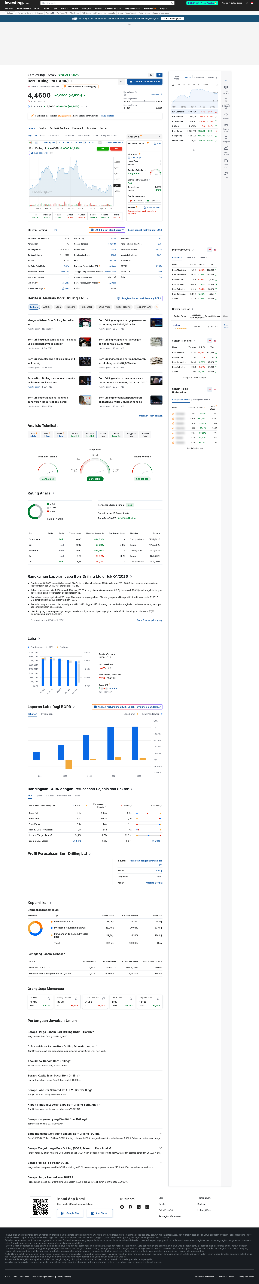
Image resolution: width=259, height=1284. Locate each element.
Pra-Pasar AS (62, 13)
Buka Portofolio (166, 1210)
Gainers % (190, 257)
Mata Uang (176, 77)
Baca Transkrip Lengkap (149, 620)
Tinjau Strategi (107, 116)
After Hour (36, 106)
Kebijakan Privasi (226, 1277)
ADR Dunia (86, 13)
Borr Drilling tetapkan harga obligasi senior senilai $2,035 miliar (120, 341)
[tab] (34, 434)
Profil (42, 135)
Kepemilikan (54, 135)
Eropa (120, 13)
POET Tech (117, 998)
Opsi (96, 135)
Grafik (42, 128)
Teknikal (91, 128)
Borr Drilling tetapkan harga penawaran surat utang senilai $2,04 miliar (122, 322)
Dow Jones (177, 131)
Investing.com (34, 387)
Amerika (112, 13)
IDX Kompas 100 (179, 116)
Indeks (188, 77)
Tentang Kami (204, 1198)
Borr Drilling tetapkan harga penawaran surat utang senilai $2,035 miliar (122, 361)
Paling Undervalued (181, 399)
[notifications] (247, 2)
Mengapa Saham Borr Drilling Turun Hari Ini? (51, 322)
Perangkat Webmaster (170, 1216)
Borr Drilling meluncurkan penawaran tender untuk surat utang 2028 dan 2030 (123, 380)
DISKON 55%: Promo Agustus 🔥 (202, 3)
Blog (161, 1198)
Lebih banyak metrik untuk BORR (145, 230)
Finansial (77, 128)
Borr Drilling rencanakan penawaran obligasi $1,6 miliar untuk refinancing (120, 399)
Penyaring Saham (132, 8)
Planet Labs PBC (92, 998)
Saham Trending (182, 340)
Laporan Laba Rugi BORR (49, 707)
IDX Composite (179, 112)
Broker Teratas (181, 309)
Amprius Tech (146, 998)
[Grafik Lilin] (30, 142)
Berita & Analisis (59, 128)
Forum (103, 128)
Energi (159, 870)
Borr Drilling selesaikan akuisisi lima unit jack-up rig (51, 361)
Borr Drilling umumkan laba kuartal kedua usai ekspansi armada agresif (52, 341)
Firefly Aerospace (65, 998)
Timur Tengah (131, 13)
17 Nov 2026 (110, 271)
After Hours (74, 13)
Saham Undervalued (160, 13)
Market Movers (181, 249)
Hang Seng (177, 136)
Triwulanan (47, 714)
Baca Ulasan (226, 326)
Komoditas (199, 77)
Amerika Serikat (154, 882)
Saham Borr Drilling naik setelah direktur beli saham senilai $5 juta (51, 380)
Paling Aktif (177, 257)
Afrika (147, 13)
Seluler (162, 1204)
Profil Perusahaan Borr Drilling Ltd (57, 853)
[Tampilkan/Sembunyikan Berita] (100, 142)
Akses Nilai (154, 95)
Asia (141, 13)
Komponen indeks (109, 135)
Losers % (203, 257)
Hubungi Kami (204, 1210)
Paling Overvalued (201, 399)
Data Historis (68, 135)
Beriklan (201, 1204)
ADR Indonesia (100, 13)
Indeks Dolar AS (179, 140)
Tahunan (32, 714)
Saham (10, 13)
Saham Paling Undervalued (180, 390)
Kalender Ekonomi (113, 8)
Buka (78, 840)
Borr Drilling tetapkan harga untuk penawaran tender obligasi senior (48, 399)
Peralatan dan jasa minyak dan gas (146, 862)
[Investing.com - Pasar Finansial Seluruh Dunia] (16, 3)
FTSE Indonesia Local (181, 121)
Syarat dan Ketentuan (204, 1277)
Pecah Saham (84, 135)
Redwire (33, 998)
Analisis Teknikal (42, 425)
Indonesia (39, 13)
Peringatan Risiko (246, 1277)
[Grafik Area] (36, 142)
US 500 (175, 126)
